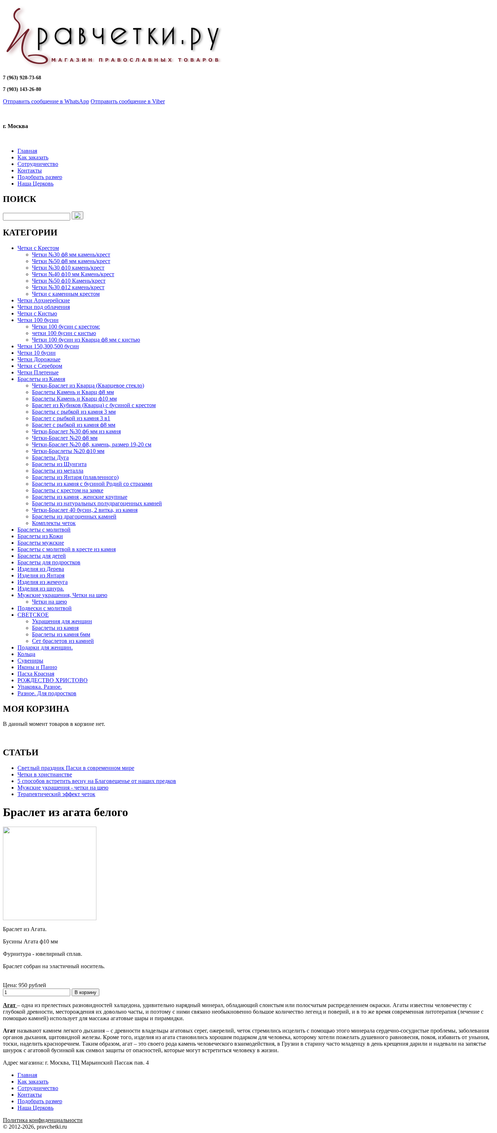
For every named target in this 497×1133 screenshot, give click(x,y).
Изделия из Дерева (40, 569)
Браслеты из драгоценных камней (74, 516)
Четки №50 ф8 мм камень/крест (71, 261)
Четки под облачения (43, 307)
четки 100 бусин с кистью (64, 333)
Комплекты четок (54, 523)
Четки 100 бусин (38, 320)
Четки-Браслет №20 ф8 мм (65, 438)
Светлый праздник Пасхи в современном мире (75, 768)
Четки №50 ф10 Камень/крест (69, 281)
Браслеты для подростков (48, 562)
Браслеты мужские (40, 543)
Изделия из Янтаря (40, 575)
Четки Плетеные (38, 372)
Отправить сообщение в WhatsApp (46, 101)
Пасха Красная (35, 674)
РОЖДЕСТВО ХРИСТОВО (52, 680)
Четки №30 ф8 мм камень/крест (71, 254)
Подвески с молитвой (44, 608)
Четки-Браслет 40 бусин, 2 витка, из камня (85, 510)
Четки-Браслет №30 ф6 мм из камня (76, 431)
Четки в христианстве (44, 774)
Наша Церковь (35, 183)
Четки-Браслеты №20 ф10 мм (68, 451)
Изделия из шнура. (40, 588)
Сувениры (30, 660)
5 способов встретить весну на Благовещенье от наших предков (96, 781)
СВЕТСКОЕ (33, 615)
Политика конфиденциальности (43, 1120)
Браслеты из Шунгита (59, 464)
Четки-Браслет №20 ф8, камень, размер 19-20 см (91, 444)
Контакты (29, 170)
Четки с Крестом (38, 248)
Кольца (26, 654)
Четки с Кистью (37, 313)
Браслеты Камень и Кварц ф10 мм (74, 398)
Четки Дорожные (38, 359)
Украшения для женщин (62, 621)
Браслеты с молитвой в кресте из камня (66, 549)
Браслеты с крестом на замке (67, 490)
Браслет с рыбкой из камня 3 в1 (71, 418)
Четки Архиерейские (43, 300)
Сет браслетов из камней (63, 641)
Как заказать (32, 157)
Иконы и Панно (37, 667)
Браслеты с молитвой (44, 529)
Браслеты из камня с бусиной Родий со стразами (92, 484)
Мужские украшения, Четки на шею (62, 595)
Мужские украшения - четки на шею (62, 787)
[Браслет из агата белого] (49, 918)
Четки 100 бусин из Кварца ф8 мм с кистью (86, 340)
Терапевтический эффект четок (56, 794)
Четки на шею (49, 602)
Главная (27, 151)
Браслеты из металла (57, 471)
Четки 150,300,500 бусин (48, 346)
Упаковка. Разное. (39, 687)
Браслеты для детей (41, 556)
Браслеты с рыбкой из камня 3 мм (74, 412)
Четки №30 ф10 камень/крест (68, 268)
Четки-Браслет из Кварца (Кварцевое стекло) (88, 385)
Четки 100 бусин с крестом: (66, 326)
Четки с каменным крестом (66, 294)
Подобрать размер (39, 177)
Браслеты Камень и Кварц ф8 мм (73, 392)
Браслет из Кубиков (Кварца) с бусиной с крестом (94, 405)
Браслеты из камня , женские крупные (79, 497)
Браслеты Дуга (50, 457)
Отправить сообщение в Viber (128, 101)
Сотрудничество (37, 164)
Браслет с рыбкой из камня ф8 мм (73, 425)
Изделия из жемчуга (42, 582)
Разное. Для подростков (46, 693)
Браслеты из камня (55, 628)
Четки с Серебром (39, 366)
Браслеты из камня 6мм (61, 634)
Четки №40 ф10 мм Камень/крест (73, 274)
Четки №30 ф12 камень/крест (68, 287)
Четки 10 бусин (36, 353)
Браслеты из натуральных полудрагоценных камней (97, 503)
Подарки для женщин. (45, 647)
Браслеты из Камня (41, 379)
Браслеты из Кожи (40, 536)
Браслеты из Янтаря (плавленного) (75, 477)
